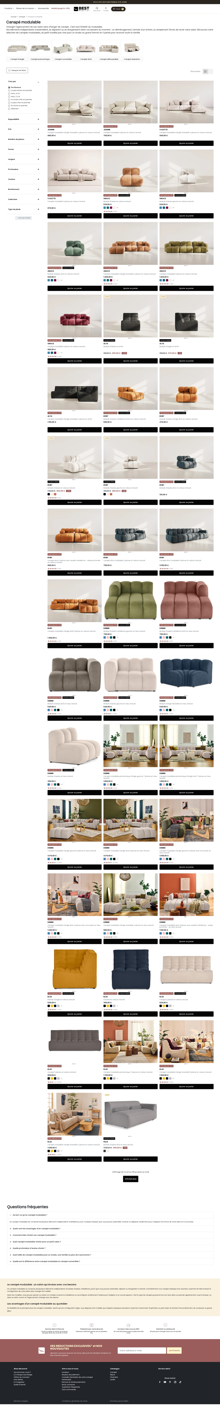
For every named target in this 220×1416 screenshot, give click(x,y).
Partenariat (66, 1379)
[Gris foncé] (104, 1151)
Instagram (175, 1382)
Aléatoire (15, 108)
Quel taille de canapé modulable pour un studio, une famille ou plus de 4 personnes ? (50, 1255)
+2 (61, 1006)
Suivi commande (69, 1389)
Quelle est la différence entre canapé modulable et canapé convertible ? (44, 1261)
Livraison (65, 1372)
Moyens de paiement (71, 1375)
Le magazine (19, 1382)
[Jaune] (52, 1006)
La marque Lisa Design (23, 1375)
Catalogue (115, 1369)
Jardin (112, 1379)
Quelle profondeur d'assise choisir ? (27, 1248)
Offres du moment (21, 1377)
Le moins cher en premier (21, 99)
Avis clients (18, 1379)
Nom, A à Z (15, 93)
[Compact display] (205, 71)
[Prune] (111, 208)
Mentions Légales (21, 1401)
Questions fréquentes (71, 1387)
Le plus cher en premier (20, 102)
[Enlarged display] (210, 71)
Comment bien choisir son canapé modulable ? (32, 1235)
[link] (110, 2)
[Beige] (114, 208)
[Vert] (108, 208)
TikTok (180, 1382)
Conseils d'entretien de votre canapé (77, 1377)
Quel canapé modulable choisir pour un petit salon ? (35, 1242)
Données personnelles (119, 1401)
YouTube (165, 1382)
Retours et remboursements (73, 1382)
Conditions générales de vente (74, 1401)
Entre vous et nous (70, 1369)
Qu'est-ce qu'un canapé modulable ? (28, 1215)
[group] (17, 50)
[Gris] (58, 1006)
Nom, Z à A (15, 96)
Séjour (112, 1375)
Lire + (9, 1311)
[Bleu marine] (55, 1006)
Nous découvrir (20, 1369)
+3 (117, 207)
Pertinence (16, 87)
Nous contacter (68, 1384)
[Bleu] (104, 208)
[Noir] (49, 494)
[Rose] (108, 637)
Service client (164, 1369)
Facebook (159, 1382)
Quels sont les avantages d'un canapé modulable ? (34, 1228)
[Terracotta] (55, 494)
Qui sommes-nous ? (22, 1372)
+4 (173, 207)
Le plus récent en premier (21, 90)
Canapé (113, 1372)
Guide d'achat (20, 1384)
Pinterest (170, 1382)
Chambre (114, 1377)
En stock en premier (19, 105)
